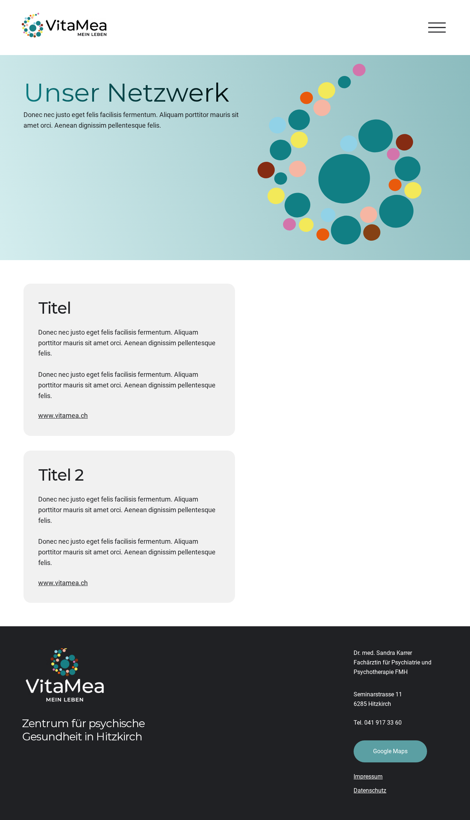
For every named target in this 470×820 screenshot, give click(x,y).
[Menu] (437, 27)
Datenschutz (370, 790)
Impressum (368, 776)
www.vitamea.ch (63, 415)
